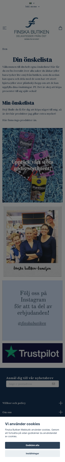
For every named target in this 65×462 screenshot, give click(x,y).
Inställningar (32, 453)
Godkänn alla (32, 445)
